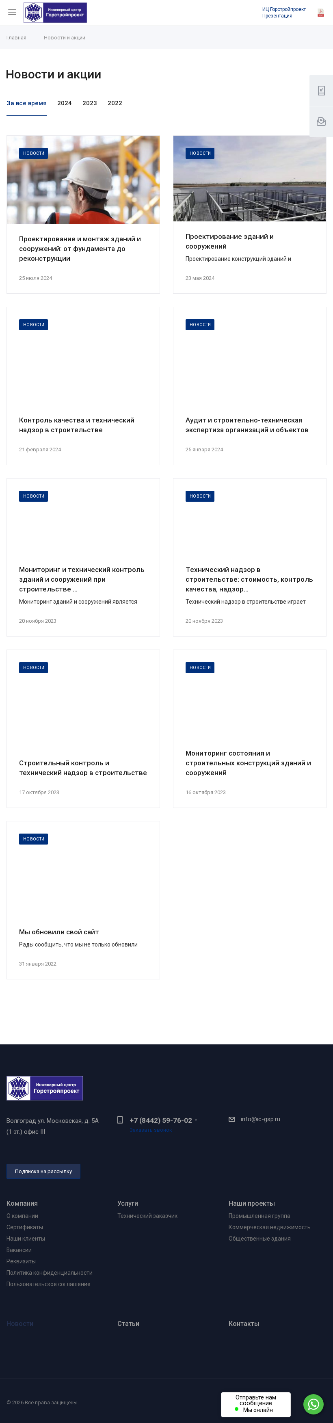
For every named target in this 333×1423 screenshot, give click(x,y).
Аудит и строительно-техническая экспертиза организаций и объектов (247, 425)
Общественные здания (260, 1238)
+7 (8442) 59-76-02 (161, 1120)
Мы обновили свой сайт (59, 932)
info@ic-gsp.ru (260, 1119)
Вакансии (19, 1250)
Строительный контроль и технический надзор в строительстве (83, 768)
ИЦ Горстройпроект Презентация (284, 12)
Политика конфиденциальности (49, 1272)
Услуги (127, 1203)
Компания (22, 1203)
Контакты (244, 1324)
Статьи (128, 1324)
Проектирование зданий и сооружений (230, 241)
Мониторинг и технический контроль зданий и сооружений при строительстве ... (82, 579)
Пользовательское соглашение (48, 1284)
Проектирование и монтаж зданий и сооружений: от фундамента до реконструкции (80, 248)
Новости (19, 1324)
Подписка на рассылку (43, 1171)
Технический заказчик (147, 1216)
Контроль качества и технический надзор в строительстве (76, 425)
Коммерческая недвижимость (270, 1227)
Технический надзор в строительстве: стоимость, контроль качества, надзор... (249, 579)
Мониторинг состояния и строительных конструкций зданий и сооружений (248, 763)
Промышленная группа (259, 1216)
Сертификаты (24, 1227)
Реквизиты (21, 1261)
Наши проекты (252, 1203)
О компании (22, 1216)
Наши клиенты (25, 1238)
